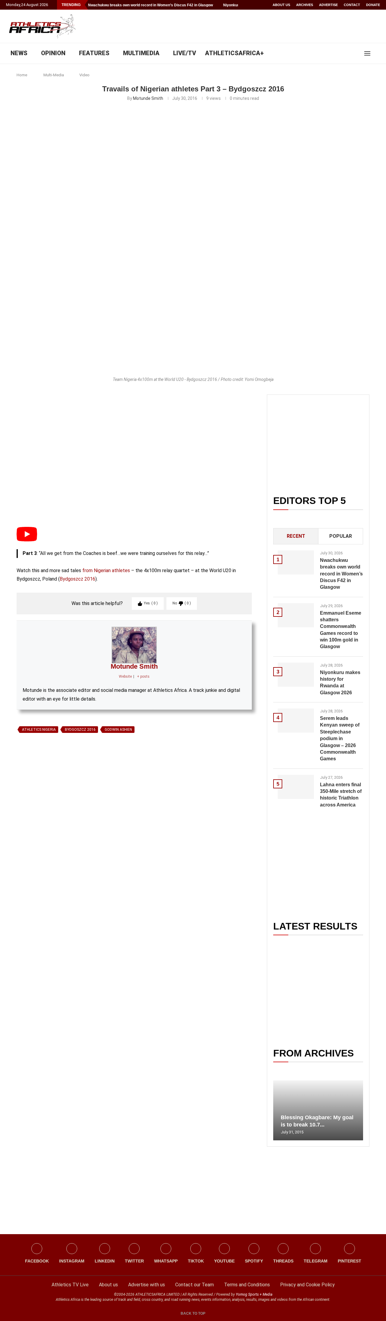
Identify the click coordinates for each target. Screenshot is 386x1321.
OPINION (53, 53)
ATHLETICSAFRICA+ (234, 53)
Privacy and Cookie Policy (307, 1285)
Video (84, 75)
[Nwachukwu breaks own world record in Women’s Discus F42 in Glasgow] (296, 562)
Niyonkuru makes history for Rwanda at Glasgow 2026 (340, 682)
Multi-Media (53, 75)
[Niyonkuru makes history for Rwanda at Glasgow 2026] (296, 675)
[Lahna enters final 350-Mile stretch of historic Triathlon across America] (296, 787)
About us (281, 5)
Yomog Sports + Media (254, 1294)
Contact (352, 5)
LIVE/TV (184, 53)
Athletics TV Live (70, 1285)
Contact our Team (194, 1285)
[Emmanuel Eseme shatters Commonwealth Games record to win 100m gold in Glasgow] (296, 615)
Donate (373, 5)
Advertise (328, 5)
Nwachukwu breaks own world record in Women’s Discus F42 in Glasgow (150, 5)
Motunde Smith (148, 98)
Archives (304, 5)
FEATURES (94, 53)
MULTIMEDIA (141, 53)
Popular (340, 536)
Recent (296, 536)
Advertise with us (146, 1285)
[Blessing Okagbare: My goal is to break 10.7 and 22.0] (318, 1110)
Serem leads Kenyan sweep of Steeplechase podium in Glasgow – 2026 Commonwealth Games (339, 738)
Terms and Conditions (247, 1285)
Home (22, 75)
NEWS (19, 53)
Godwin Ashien (118, 729)
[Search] (377, 53)
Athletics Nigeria (39, 729)
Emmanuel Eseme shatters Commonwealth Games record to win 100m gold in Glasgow (340, 629)
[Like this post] (44, 805)
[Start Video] (27, 540)
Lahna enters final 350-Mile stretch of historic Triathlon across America (341, 794)
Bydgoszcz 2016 (77, 579)
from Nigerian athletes (106, 570)
